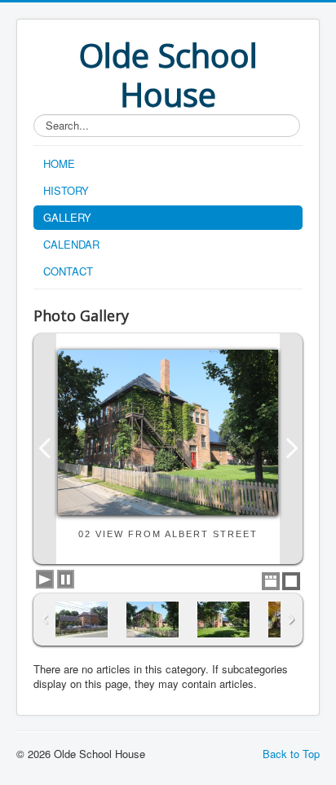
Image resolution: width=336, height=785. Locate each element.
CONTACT (68, 271)
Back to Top (291, 753)
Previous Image (44, 448)
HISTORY (66, 190)
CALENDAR (71, 244)
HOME (59, 163)
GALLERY (67, 217)
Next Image (291, 448)
